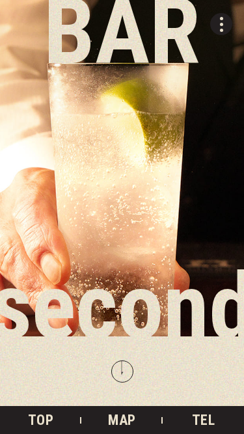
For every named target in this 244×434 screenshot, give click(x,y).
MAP (121, 420)
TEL (203, 420)
